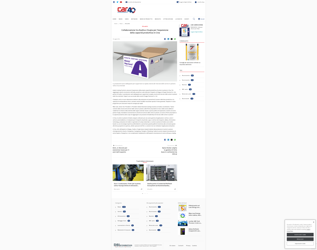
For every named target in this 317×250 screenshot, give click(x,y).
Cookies (194, 246)
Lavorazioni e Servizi (125, 225)
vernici (186, 85)
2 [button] (144, 193)
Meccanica (117, 189)
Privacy (188, 246)
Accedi (202, 19)
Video (127, 19)
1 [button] (142, 193)
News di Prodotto (146, 19)
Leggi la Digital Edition (186, 2)
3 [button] (146, 193)
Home (114, 19)
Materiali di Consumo (126, 230)
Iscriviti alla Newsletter (134, 2)
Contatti (180, 246)
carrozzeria (188, 75)
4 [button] (147, 193)
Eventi (187, 19)
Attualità (127, 23)
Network (134, 19)
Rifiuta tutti (300, 239)
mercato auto (189, 94)
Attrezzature (168, 19)
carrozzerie (188, 80)
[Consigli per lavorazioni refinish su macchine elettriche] (192, 52)
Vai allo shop (200, 2)
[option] (128, 177)
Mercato (158, 19)
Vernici (121, 211)
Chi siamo (172, 246)
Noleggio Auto (123, 221)
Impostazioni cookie (300, 243)
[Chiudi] (313, 222)
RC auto (187, 89)
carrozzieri (188, 99)
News (121, 19)
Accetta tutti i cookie (300, 234)
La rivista (178, 19)
